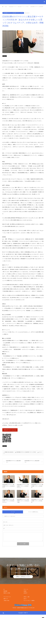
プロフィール (26, 589)
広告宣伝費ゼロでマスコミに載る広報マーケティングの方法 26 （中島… (23, 501)
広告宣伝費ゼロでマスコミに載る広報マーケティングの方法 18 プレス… (8, 486)
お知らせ (25, 598)
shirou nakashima (10, 452)
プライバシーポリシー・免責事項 (29, 600)
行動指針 (25, 591)
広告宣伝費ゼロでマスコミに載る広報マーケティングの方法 (26, 452)
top (4, 589)
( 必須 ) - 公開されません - (8, 525)
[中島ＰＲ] (23, 605)
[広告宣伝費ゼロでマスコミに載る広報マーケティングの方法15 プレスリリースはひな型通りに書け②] (8, 494)
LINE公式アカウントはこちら (10, 429)
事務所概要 (5, 591)
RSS (3, 613)
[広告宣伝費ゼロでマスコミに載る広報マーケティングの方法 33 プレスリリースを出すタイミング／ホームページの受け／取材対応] (37, 494)
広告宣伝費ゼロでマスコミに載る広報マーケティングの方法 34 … (37, 486)
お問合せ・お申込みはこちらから (23, 576)
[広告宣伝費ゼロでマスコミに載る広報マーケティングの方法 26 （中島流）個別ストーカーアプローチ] (23, 494)
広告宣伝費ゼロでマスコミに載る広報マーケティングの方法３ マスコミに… (23, 486)
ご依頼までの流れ (6, 600)
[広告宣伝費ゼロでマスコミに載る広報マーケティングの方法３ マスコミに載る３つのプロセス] (23, 479)
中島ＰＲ (26, 612)
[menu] (44, 1)
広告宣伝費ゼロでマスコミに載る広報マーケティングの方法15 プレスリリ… (8, 501)
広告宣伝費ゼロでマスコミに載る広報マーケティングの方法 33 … (37, 501)
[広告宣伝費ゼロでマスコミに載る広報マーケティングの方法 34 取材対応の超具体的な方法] (37, 479)
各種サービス (6, 598)
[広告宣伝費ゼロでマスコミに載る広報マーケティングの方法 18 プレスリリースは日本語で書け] (8, 479)
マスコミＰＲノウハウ (7, 596)
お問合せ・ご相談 (26, 596)
